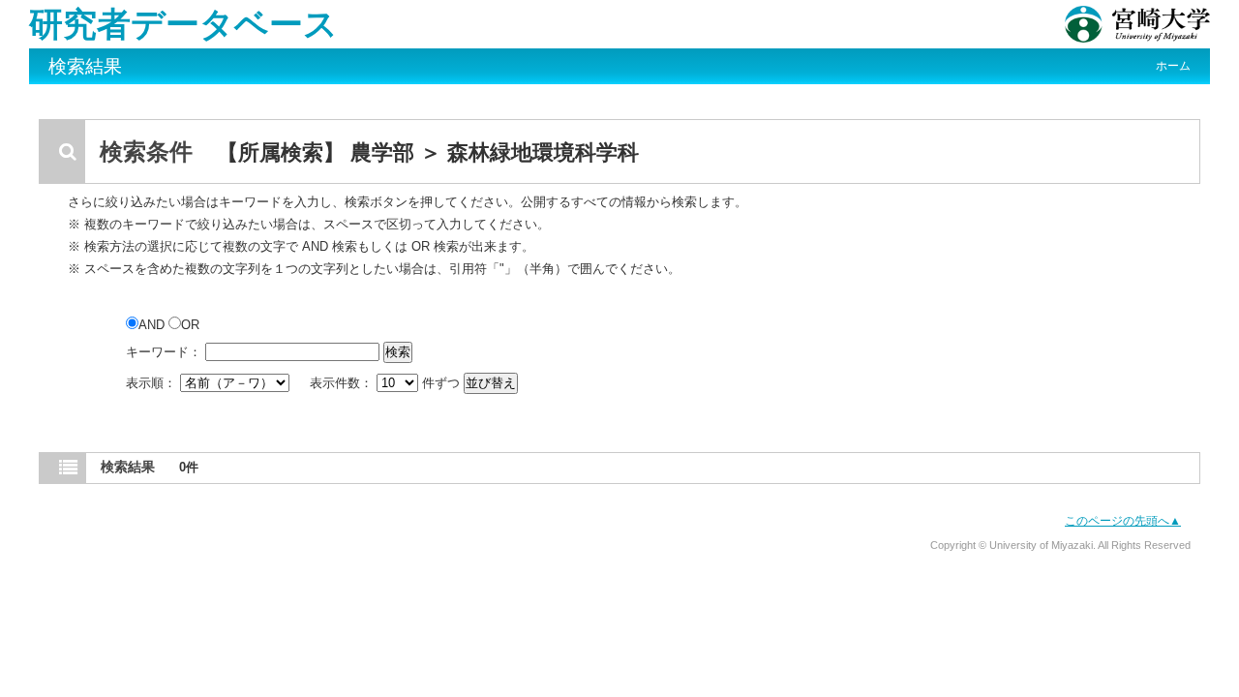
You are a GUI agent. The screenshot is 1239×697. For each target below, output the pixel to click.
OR (190, 325)
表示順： (153, 383)
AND (153, 325)
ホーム (1173, 66)
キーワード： (163, 352)
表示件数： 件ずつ (387, 383)
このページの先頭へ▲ (1123, 521)
